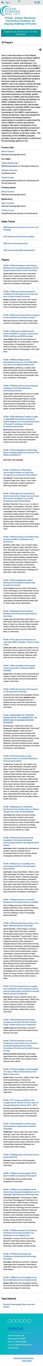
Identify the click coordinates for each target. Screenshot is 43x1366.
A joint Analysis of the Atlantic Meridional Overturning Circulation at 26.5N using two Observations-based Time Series (20, 268)
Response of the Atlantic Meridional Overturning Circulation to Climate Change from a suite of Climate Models (21, 809)
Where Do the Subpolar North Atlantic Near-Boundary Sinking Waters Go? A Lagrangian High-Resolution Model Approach (21, 1192)
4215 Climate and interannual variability (18, 237)
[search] (35, 2)
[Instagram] (13, 1321)
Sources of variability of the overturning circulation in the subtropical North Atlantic (19, 866)
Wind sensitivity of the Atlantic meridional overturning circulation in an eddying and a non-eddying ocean (20, 1232)
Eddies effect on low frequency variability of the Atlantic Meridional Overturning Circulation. (20, 388)
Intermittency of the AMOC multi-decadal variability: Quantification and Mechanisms (21, 539)
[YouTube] (29, 1321)
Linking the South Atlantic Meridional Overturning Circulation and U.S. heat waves (20, 613)
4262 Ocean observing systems (15, 243)
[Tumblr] (21, 1321)
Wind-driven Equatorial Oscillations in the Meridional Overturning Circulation (19, 1256)
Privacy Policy (27, 1361)
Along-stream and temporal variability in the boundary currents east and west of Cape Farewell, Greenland (20, 294)
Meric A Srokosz (8, 151)
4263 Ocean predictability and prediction (19, 250)
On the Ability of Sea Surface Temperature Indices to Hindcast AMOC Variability (19, 668)
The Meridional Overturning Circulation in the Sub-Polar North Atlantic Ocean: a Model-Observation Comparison (20, 1022)
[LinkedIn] (17, 1321)
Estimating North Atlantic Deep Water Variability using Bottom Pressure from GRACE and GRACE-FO (21, 452)
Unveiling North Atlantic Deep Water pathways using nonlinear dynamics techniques (19, 1126)
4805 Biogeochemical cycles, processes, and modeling (20, 228)
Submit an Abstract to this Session (21, 33)
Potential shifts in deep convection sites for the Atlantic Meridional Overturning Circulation (20, 758)
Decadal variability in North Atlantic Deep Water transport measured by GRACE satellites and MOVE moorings (20, 333)
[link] (35, 2)
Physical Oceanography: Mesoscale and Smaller (19, 1305)
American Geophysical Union (23, 1358)
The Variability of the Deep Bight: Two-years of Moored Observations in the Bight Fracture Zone (21, 1071)
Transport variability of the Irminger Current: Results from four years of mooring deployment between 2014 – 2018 (20, 1102)
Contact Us (15, 1328)
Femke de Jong (7, 177)
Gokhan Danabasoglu (10, 163)
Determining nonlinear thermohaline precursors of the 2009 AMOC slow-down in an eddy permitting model (20, 362)
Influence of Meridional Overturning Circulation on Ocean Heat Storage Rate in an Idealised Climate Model (20, 472)
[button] (38, 2)
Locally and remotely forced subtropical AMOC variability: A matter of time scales (21, 642)
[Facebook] (9, 1321)
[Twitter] (25, 1321)
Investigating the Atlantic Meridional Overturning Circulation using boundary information (19, 582)
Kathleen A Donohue (9, 170)
